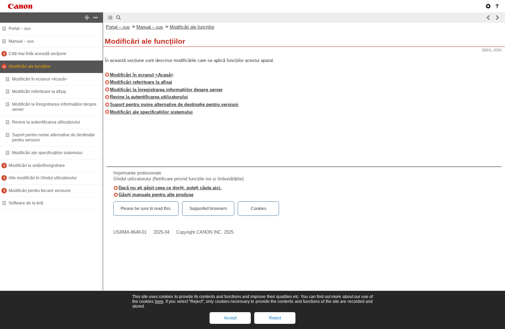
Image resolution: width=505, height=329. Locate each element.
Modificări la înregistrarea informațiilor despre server (166, 89)
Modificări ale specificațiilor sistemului (47, 152)
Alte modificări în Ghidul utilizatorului (43, 178)
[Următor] (497, 17)
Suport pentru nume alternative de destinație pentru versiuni (174, 104)
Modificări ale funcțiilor (29, 66)
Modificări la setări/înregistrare (37, 165)
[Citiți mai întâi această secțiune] (497, 6)
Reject (275, 318)
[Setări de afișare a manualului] (488, 6)
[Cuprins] (110, 17)
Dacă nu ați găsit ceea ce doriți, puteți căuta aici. (170, 187)
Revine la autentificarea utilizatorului (46, 122)
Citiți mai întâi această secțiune (37, 53)
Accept (230, 318)
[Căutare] (118, 17)
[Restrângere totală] (95, 17)
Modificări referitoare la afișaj (39, 91)
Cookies (258, 208)
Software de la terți (26, 203)
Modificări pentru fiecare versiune (40, 190)
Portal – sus (20, 28)
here (159, 301)
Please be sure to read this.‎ (146, 208)
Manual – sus (21, 41)
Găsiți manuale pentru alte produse (156, 194)
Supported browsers (208, 208)
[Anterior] (488, 17)
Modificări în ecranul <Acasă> (39, 79)
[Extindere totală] (87, 17)
